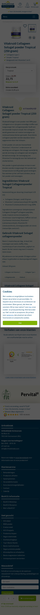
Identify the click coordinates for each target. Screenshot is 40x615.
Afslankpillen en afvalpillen (13, 552)
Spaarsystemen (9, 479)
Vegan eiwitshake (9, 536)
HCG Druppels (8, 530)
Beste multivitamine (11, 546)
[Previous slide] (30, 37)
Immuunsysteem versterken (14, 558)
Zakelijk (6, 491)
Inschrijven (7, 593)
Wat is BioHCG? (9, 508)
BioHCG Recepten (10, 505)
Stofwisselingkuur (10, 540)
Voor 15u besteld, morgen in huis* (20, 11)
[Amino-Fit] (6, 398)
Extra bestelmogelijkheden (13, 485)
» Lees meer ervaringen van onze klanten (20, 377)
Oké (20, 323)
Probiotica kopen (9, 533)
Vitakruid (22, 277)
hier (30, 307)
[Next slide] (34, 37)
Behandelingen (9, 472)
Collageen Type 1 (30, 272)
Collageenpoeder (10, 277)
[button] (32, 28)
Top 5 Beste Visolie (10, 543)
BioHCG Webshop (10, 502)
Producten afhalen (10, 475)
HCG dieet (7, 521)
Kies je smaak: (11, 67)
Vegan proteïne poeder (12, 549)
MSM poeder (7, 524)
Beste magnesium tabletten (14, 555)
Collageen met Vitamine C (12, 272)
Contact (6, 488)
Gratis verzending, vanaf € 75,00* (17, 406)
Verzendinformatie (10, 482)
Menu (5, 17)
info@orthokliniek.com (10, 449)
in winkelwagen (28, 598)
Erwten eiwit (8, 527)
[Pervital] (30, 395)
